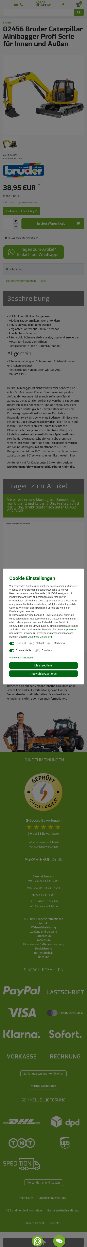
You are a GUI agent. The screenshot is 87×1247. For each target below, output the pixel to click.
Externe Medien (24, 650)
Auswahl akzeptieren (44, 673)
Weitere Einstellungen (21, 657)
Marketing (59, 643)
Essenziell (21, 643)
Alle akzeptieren (43, 665)
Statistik (40, 643)
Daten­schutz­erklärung (40, 636)
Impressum (70, 629)
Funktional (47, 650)
